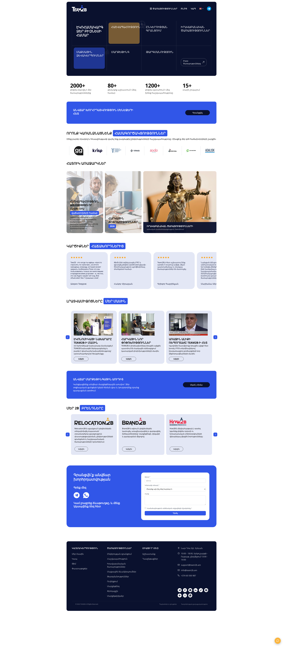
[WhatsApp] (86, 495)
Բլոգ (184, 8)
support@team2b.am (191, 565)
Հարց (147, 494)
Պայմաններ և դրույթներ (168, 604)
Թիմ (74, 563)
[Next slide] (215, 337)
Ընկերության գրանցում (119, 554)
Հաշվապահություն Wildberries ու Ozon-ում (84, 205)
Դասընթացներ (150, 558)
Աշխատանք (148, 554)
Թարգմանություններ (118, 576)
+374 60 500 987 (188, 575)
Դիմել (175, 513)
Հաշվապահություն (117, 558)
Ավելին (81, 359)
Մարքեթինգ (113, 586)
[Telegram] (77, 495)
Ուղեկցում (112, 581)
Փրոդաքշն (112, 591)
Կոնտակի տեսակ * (152, 485)
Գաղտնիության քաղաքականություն (194, 604)
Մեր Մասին (78, 554)
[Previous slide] (67, 337)
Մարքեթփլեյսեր (115, 596)
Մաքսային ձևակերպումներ (121, 571)
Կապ (193, 8)
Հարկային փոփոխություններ (123, 220)
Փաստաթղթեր (79, 568)
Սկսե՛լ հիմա (196, 384)
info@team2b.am (189, 570)
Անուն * (147, 477)
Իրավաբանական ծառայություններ (116, 565)
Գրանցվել (197, 112)
